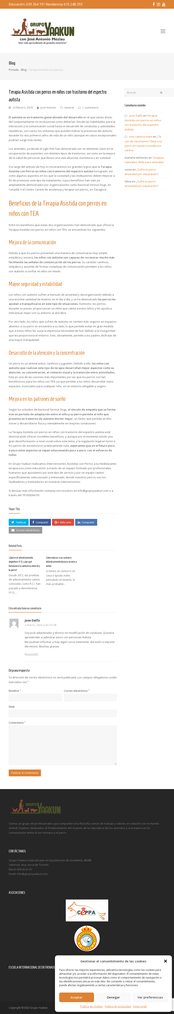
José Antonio (48, 107)
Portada (13, 69)
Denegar (113, 997)
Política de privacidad (118, 1006)
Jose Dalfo (32, 620)
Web (12, 707)
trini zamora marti (140, 136)
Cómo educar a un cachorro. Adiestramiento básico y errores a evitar (61, 562)
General (69, 107)
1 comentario (90, 107)
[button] (165, 961)
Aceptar (76, 997)
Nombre (15, 691)
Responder (31, 654)
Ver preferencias (150, 997)
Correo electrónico (76, 691)
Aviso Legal (140, 1006)
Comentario (17, 722)
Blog (23, 69)
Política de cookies (91, 1006)
